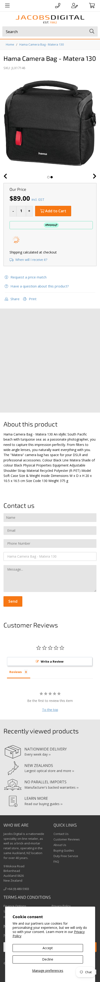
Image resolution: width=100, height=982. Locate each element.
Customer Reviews (66, 839)
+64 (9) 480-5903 (18, 889)
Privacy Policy (61, 906)
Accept (48, 948)
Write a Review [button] (52, 661)
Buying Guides (63, 850)
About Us (59, 845)
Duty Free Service (65, 856)
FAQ (56, 861)
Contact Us (61, 834)
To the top (50, 709)
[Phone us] (57, 5)
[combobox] (50, 31)
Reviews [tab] (15, 672)
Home (10, 44)
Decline (47, 959)
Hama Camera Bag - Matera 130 (41, 44)
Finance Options (14, 906)
